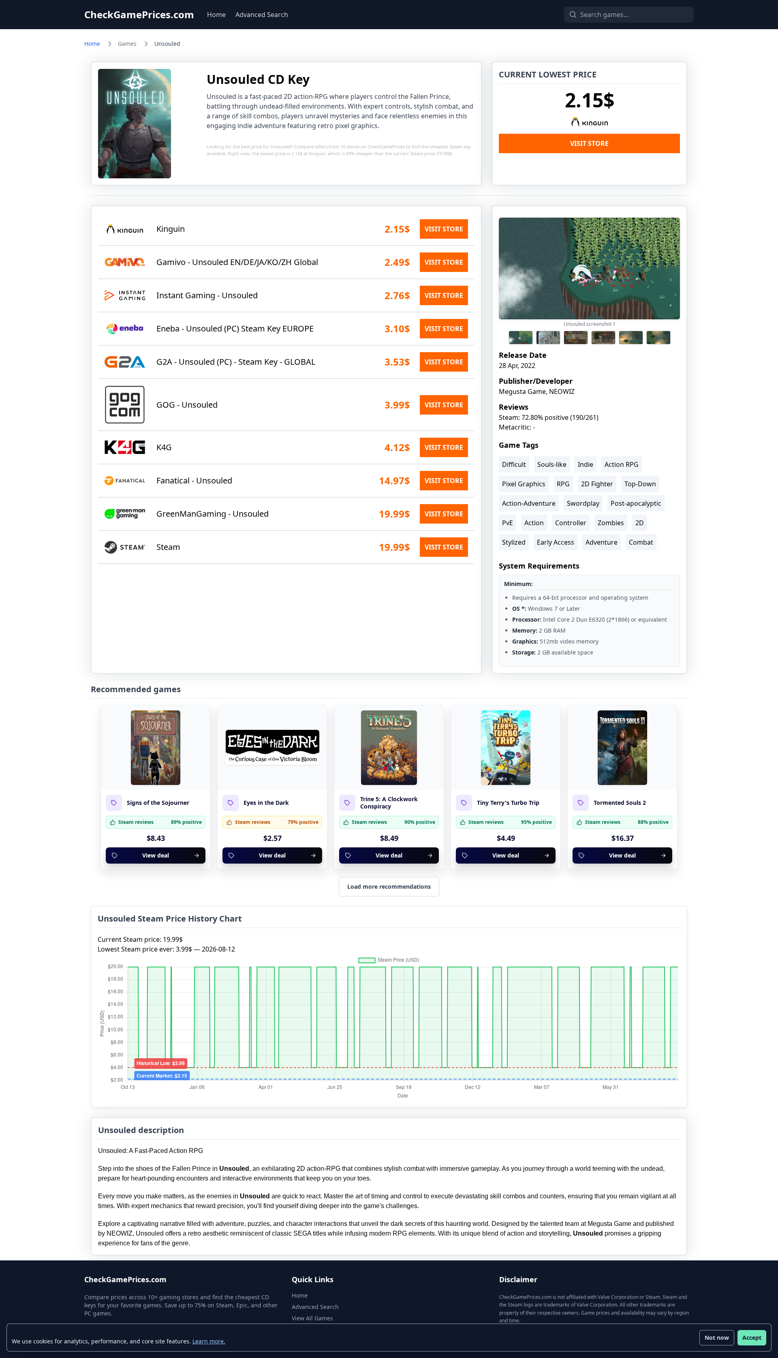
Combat (641, 542)
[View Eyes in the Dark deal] (272, 748)
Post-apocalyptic (636, 503)
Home (216, 14)
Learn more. (208, 1341)
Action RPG (622, 464)
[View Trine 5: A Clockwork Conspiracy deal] (389, 748)
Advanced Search (261, 14)
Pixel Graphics (523, 483)
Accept (751, 1337)
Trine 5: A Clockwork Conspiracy (389, 803)
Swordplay (583, 503)
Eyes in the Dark (266, 802)
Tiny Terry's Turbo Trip (508, 802)
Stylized (514, 542)
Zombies (611, 522)
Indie (585, 464)
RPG (563, 483)
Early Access (555, 542)
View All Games (312, 1318)
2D (639, 522)
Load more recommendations (389, 886)
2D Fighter (597, 483)
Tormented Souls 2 (620, 802)
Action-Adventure (529, 503)
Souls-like (551, 464)
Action (534, 522)
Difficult (514, 464)
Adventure (602, 542)
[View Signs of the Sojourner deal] (155, 748)
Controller (570, 522)
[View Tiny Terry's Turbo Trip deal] (505, 748)
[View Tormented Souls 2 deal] (622, 748)
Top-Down (640, 483)
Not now (717, 1337)
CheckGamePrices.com (139, 14)
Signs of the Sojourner (158, 802)
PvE (507, 522)
